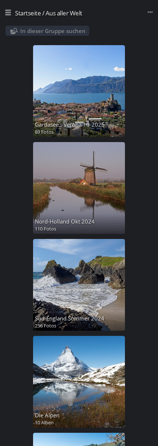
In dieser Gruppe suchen (53, 31)
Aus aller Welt (64, 13)
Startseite (28, 13)
